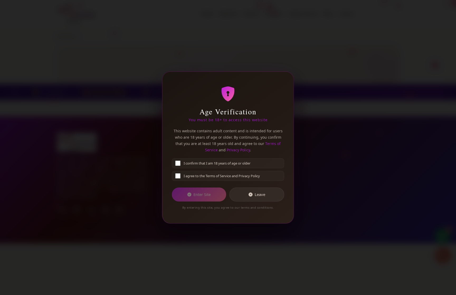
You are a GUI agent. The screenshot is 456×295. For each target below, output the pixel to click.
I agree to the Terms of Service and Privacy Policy (222, 176)
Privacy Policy (238, 149)
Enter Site (202, 194)
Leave (260, 194)
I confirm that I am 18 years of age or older (217, 163)
